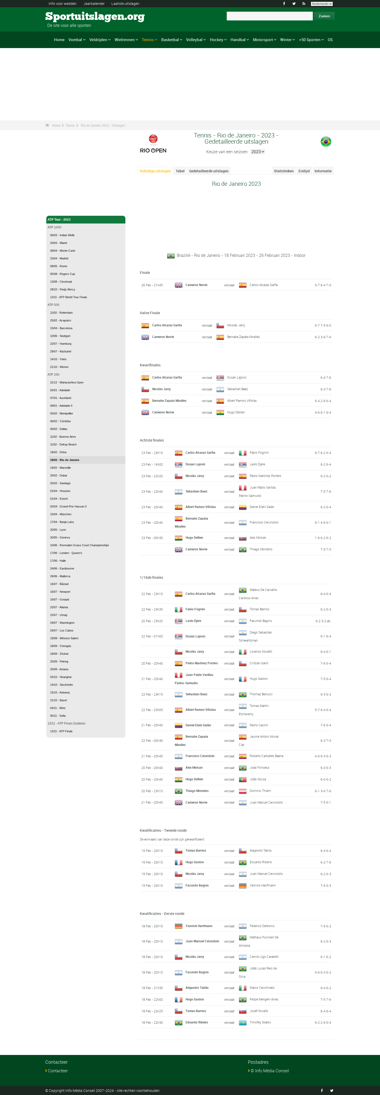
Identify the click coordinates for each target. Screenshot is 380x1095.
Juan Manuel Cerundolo (266, 802)
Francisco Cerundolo (264, 522)
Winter (286, 39)
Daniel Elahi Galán (262, 507)
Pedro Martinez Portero (265, 476)
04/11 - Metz (58, 708)
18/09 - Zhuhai (59, 653)
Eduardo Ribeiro (261, 862)
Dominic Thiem (260, 791)
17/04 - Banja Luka (62, 521)
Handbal (238, 39)
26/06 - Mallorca (60, 576)
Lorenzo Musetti (261, 651)
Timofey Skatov (260, 1022)
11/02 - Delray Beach (63, 444)
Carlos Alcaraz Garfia (264, 285)
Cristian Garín (259, 663)
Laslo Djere (257, 464)
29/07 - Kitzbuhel (60, 351)
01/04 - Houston (60, 490)
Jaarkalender (94, 3)
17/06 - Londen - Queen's (66, 552)
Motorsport (263, 39)
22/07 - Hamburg (60, 343)
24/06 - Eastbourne (62, 568)
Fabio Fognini (259, 452)
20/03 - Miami (58, 242)
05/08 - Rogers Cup (62, 273)
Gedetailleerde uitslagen (209, 170)
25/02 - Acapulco (60, 320)
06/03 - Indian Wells (62, 235)
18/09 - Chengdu (60, 645)
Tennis (148, 39)
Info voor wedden (63, 3)
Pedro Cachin (259, 725)
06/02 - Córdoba (60, 421)
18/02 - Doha (58, 452)
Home (59, 39)
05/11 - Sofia (58, 715)
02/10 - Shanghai (60, 676)
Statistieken (284, 170)
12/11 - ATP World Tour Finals (68, 297)
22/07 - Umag (58, 614)
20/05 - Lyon (58, 529)
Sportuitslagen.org (64, 16)
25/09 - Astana (59, 669)
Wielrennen (125, 39)
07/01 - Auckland (60, 397)
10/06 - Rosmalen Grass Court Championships (79, 545)
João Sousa (258, 779)
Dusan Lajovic (237, 377)
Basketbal (170, 39)
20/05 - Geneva (60, 537)
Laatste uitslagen (125, 3)
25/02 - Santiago (60, 483)
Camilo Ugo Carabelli (264, 956)
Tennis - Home (58, 209)
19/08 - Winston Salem (64, 638)
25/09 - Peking (59, 661)
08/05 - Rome (58, 266)
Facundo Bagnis (261, 621)
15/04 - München (60, 514)
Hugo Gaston (259, 678)
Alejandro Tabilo (261, 850)
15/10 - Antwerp (60, 692)
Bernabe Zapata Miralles (243, 337)
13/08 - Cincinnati (61, 281)
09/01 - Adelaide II (61, 405)
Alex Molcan (258, 537)
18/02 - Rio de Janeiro (64, 459)
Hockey (216, 39)
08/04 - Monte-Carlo (62, 250)
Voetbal (75, 39)
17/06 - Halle (58, 560)
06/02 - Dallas (58, 428)
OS (330, 39)
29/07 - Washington (62, 622)
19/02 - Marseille (60, 467)
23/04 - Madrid (59, 258)
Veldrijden (98, 39)
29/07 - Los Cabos (61, 630)
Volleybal (194, 39)
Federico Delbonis (262, 926)
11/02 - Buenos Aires (63, 436)
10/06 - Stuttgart (60, 335)
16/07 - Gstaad (59, 599)
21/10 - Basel (58, 700)
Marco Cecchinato (262, 987)
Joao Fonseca (259, 767)
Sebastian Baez (237, 389)
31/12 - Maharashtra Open (66, 382)
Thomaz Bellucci (261, 694)
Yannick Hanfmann (263, 885)
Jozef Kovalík (259, 1011)
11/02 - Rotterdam (61, 312)
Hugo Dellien (236, 412)
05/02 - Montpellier (61, 413)
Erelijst (304, 170)
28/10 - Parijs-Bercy (62, 289)
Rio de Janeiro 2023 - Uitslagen (103, 125)
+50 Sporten (310, 39)
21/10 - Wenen (59, 366)
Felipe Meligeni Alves (264, 999)
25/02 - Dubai (58, 475)
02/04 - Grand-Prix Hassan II (68, 506)
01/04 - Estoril (58, 498)
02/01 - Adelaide (60, 390)
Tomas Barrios (259, 609)
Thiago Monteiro (261, 549)
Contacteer (58, 1071)
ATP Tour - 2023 (59, 219)
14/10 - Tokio (58, 359)
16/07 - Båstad (59, 583)
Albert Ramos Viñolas (242, 400)
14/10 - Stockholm (61, 684)
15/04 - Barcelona (61, 328)
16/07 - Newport (60, 591)
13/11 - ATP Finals (61, 731)
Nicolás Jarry (236, 325)
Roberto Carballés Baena (266, 756)
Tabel (180, 170)
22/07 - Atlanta (59, 607)
